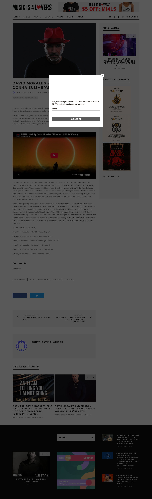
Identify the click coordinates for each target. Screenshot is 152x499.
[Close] (102, 75)
